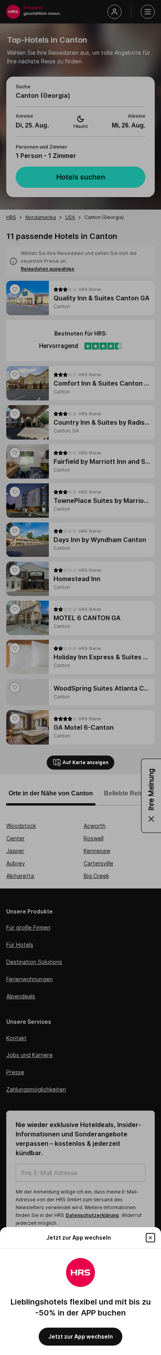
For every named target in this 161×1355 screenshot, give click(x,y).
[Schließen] (150, 1237)
